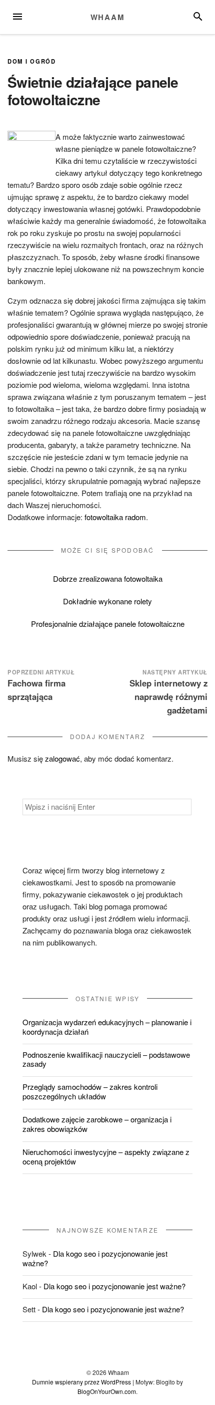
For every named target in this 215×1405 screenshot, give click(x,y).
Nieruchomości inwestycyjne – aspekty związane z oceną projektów (106, 1156)
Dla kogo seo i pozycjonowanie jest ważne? (95, 1258)
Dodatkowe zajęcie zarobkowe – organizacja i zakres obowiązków (97, 1124)
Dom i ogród (32, 61)
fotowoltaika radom (115, 517)
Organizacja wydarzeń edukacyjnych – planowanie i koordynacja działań (107, 1027)
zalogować (62, 758)
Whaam (107, 17)
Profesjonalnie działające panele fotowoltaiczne (107, 623)
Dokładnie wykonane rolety (107, 601)
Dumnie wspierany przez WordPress (81, 1381)
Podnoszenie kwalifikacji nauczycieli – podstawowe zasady (106, 1059)
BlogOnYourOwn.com (107, 1391)
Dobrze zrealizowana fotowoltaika (107, 578)
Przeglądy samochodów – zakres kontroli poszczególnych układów (90, 1091)
